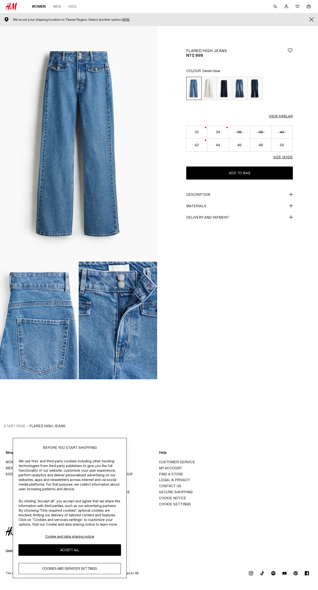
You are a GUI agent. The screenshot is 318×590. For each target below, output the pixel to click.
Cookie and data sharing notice (69, 536)
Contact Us (170, 486)
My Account (170, 468)
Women (39, 6)
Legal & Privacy (174, 480)
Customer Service (177, 462)
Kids (72, 6)
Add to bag (239, 173)
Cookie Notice (172, 498)
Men (57, 6)
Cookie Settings (175, 504)
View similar (281, 116)
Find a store (171, 474)
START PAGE (15, 426)
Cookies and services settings (69, 569)
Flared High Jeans (47, 426)
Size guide (283, 157)
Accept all (69, 550)
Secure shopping (176, 492)
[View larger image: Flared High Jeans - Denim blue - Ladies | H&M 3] (118, 320)
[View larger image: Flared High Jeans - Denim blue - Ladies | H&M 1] (78, 144)
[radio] (193, 88)
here (126, 19)
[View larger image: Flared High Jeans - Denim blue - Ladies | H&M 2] (39, 320)
